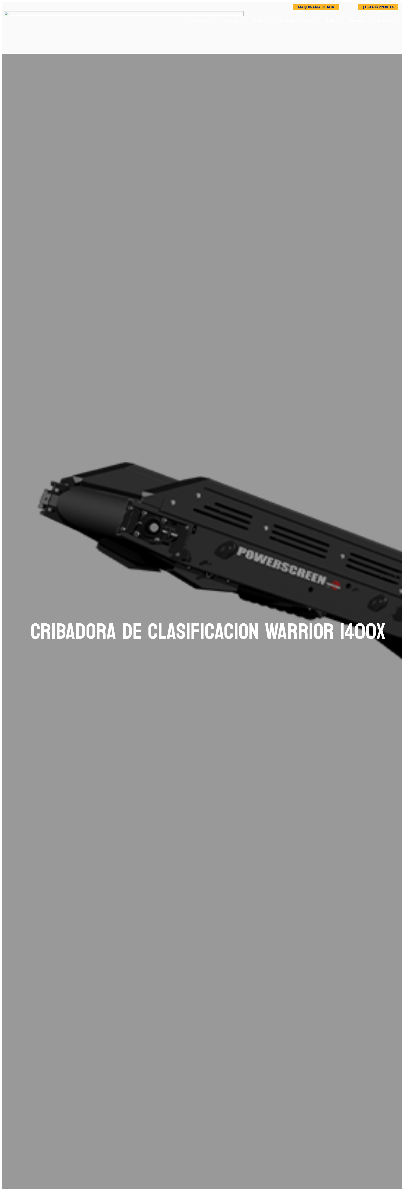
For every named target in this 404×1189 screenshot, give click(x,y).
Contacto (384, 20)
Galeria (332, 20)
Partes (260, 20)
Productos (200, 20)
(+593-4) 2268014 (378, 7)
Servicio (357, 20)
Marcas (232, 20)
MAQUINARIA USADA (316, 7)
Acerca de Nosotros (296, 20)
